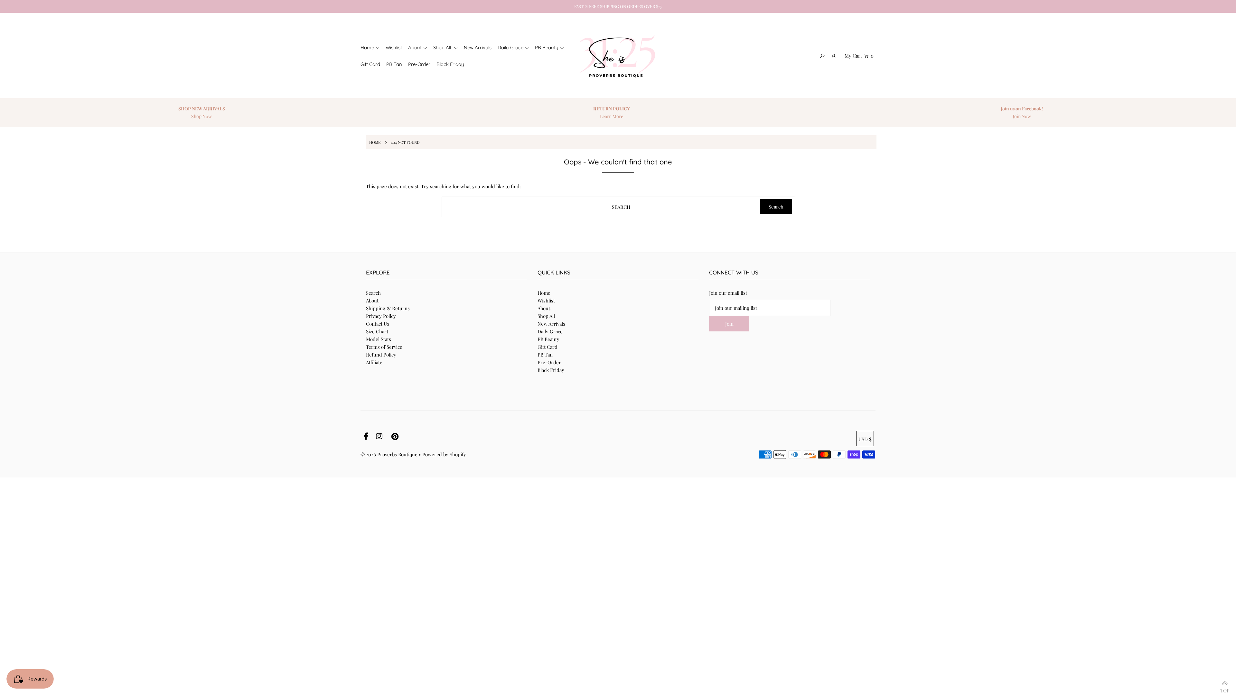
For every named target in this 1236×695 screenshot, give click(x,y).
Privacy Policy (381, 316)
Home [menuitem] (367, 47)
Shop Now (201, 116)
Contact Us (377, 323)
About (372, 300)
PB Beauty (548, 339)
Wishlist (546, 300)
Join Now (1022, 116)
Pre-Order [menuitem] (419, 64)
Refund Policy (381, 354)
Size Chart (377, 331)
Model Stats (378, 339)
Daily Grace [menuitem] (510, 47)
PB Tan (545, 354)
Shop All (546, 316)
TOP (1225, 688)
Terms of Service (384, 347)
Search (373, 293)
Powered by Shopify (444, 454)
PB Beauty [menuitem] (546, 47)
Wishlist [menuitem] (394, 47)
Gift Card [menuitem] (370, 64)
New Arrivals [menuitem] (478, 47)
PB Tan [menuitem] (394, 64)
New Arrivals (551, 323)
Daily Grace (550, 331)
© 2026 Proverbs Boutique (388, 454)
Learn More (611, 116)
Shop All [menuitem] (442, 47)
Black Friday (551, 370)
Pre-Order (549, 362)
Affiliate (374, 362)
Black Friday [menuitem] (450, 64)
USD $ (865, 439)
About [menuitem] (415, 47)
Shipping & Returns (388, 308)
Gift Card (547, 347)
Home (544, 293)
